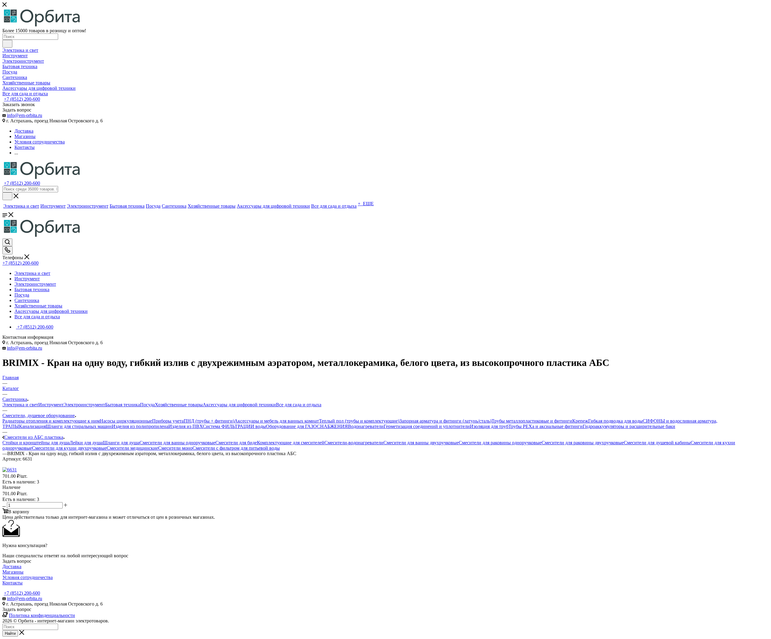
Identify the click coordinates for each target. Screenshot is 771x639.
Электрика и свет (20, 404)
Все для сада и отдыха (298, 404)
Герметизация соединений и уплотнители (427, 426)
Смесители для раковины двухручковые (583, 442)
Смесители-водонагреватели (353, 442)
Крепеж (580, 420)
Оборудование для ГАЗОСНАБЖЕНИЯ (307, 426)
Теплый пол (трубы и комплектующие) (359, 420)
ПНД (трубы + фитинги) (209, 420)
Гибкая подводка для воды (615, 420)
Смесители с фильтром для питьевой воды (236, 448)
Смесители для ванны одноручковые (177, 442)
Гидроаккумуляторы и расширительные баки (629, 426)
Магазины (12, 571)
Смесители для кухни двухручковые (69, 448)
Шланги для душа (121, 442)
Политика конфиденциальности (42, 615)
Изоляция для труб (489, 426)
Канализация (32, 426)
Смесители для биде (236, 442)
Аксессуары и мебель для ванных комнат (276, 420)
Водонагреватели (366, 426)
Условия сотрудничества (27, 577)
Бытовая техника (122, 404)
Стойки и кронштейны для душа (36, 442)
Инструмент (51, 404)
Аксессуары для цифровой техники (239, 404)
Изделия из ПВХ (185, 426)
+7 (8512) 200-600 (22, 99)
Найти (10, 633)
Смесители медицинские (132, 448)
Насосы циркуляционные (126, 420)
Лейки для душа (86, 442)
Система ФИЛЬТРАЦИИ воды (234, 426)
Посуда (147, 404)
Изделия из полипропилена (140, 426)
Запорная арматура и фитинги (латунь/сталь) (445, 420)
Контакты (12, 582)
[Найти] (7, 44)
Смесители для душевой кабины (657, 442)
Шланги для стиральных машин (79, 426)
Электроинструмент (84, 404)
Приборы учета (168, 420)
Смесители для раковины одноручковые (500, 442)
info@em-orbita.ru (24, 115)
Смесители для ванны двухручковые (421, 442)
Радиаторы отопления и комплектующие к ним (51, 420)
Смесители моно (175, 448)
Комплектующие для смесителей (290, 442)
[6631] (9, 469)
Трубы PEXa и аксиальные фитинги (545, 426)
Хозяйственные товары (179, 404)
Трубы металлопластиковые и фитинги (532, 420)
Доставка (11, 566)
